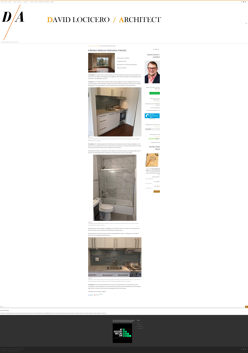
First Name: (157, 181)
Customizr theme (17, 350)
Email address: (156, 176)
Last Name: (157, 186)
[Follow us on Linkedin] (243, 2)
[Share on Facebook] (89, 295)
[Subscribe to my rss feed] (245, 2)
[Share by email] (98, 295)
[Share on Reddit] (92, 295)
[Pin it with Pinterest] (94, 295)
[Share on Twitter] (91, 295)
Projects (93, 45)
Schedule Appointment (154, 93)
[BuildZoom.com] (152, 115)
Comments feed (140, 326)
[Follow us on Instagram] (241, 2)
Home (89, 45)
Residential (97, 45)
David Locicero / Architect (9, 348)
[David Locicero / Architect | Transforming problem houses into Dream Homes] (82, 22)
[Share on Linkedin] (96, 295)
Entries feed (139, 324)
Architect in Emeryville (152, 118)
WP (5, 350)
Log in (138, 322)
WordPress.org (140, 328)
